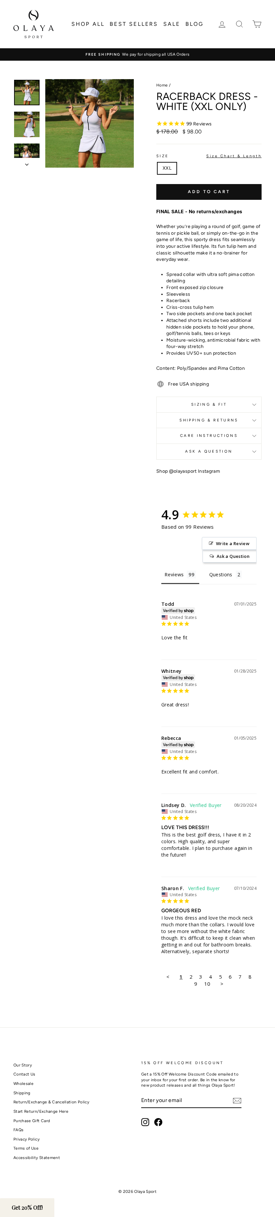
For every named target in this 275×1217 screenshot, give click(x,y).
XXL (167, 168)
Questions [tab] (220, 574)
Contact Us (24, 1074)
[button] (27, 1207)
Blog (194, 24)
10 (207, 983)
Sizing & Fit (209, 404)
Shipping (22, 1093)
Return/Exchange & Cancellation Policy (51, 1102)
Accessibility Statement (36, 1157)
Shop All (88, 24)
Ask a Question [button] (233, 556)
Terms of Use (26, 1148)
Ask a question (208, 451)
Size (209, 156)
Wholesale (23, 1083)
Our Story (22, 1065)
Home (162, 85)
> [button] (221, 983)
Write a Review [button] (233, 543)
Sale (171, 24)
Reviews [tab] (174, 574)
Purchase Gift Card (31, 1120)
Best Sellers (134, 24)
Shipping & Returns (208, 420)
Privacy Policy (26, 1139)
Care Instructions (209, 435)
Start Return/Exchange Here (40, 1111)
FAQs (18, 1129)
